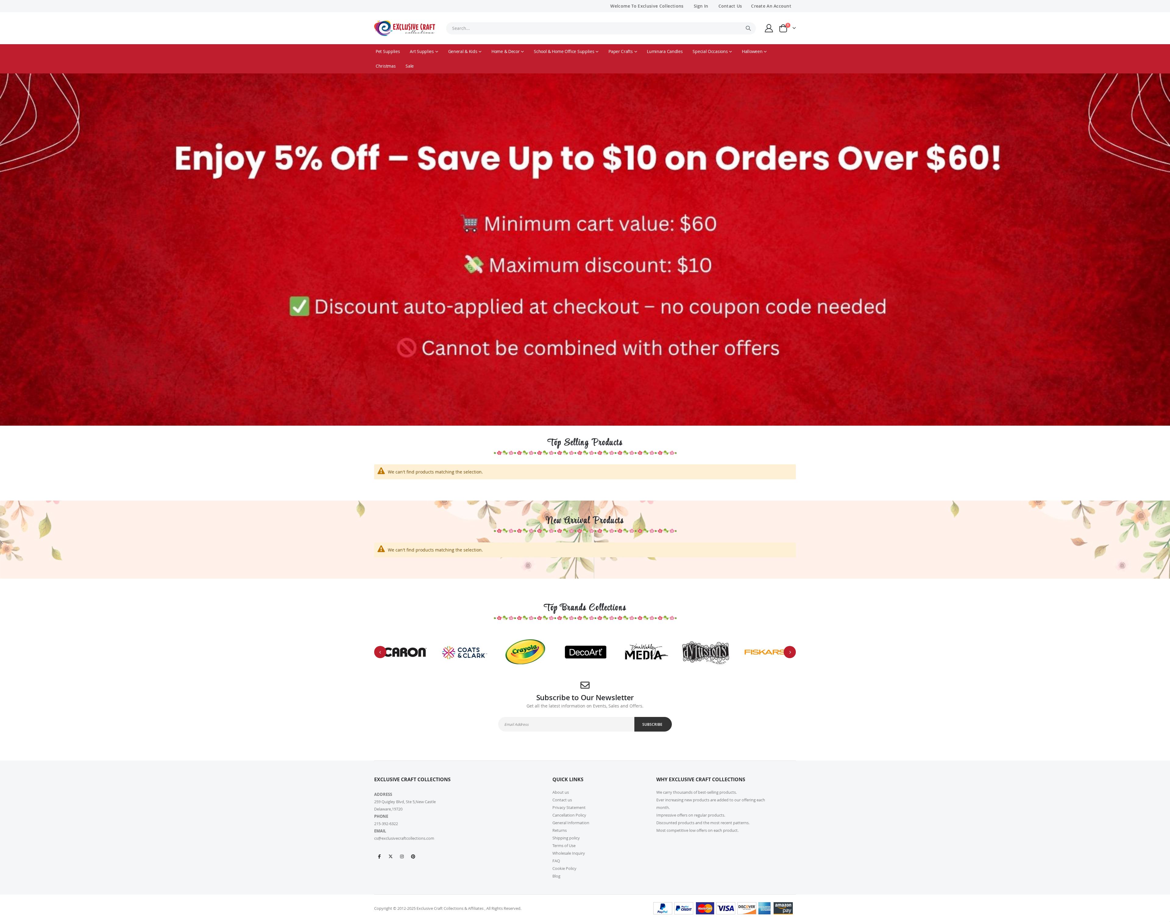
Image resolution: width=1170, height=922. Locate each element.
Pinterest (413, 856)
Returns (559, 830)
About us (560, 792)
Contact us (562, 800)
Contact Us (730, 6)
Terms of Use (564, 845)
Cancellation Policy (569, 815)
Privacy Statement (569, 807)
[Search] (748, 28)
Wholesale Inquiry (568, 853)
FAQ (556, 860)
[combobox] (601, 28)
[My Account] (769, 28)
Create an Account (771, 6)
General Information (570, 822)
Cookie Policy (564, 868)
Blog (556, 876)
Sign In (701, 6)
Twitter (390, 856)
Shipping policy (566, 838)
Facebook (379, 856)
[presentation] (380, 652)
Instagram (401, 856)
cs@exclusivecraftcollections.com (404, 838)
